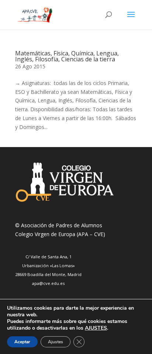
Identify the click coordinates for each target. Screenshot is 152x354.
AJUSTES (96, 328)
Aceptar (22, 342)
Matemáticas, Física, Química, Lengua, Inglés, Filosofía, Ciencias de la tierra (67, 56)
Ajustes (55, 342)
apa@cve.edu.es (48, 283)
